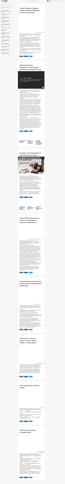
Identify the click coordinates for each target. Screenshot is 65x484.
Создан (21, 318)
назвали (28, 117)
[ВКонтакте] (21, 56)
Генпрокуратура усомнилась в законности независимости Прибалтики (5, 21)
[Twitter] (30, 56)
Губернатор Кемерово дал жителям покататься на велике (5, 44)
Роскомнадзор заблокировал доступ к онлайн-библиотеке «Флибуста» (5, 40)
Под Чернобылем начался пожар (5, 27)
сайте (27, 192)
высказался (28, 91)
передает (24, 410)
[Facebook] (26, 56)
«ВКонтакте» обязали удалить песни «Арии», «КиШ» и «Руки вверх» (5, 25)
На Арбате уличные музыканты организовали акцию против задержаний (5, 33)
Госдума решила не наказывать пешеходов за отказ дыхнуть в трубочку (5, 37)
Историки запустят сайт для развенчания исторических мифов (5, 50)
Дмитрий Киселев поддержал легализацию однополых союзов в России (5, 11)
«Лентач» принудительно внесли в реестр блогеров (5, 46)
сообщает (21, 307)
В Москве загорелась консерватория (4, 30)
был (27, 471)
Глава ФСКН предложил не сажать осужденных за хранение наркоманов (5, 18)
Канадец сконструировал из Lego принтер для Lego (5, 14)
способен (23, 181)
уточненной (24, 463)
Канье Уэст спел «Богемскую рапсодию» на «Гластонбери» (5, 53)
